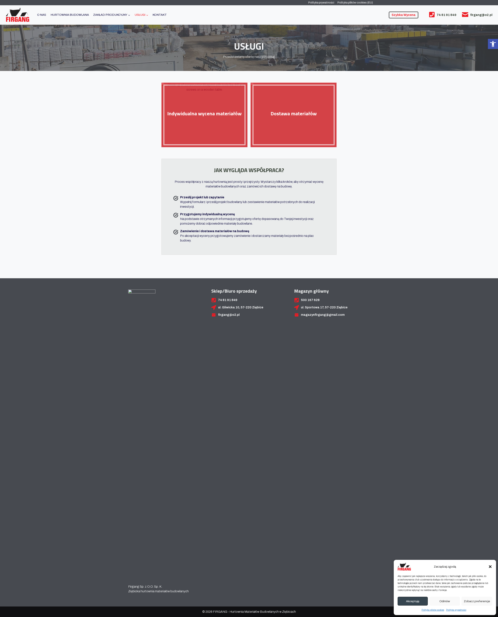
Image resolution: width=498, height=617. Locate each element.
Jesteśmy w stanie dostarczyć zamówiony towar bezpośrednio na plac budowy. (293, 124)
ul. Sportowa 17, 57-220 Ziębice (324, 307)
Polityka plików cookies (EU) (355, 2)
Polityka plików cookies (433, 610)
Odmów (444, 601)
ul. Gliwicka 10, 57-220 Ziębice (240, 307)
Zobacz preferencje (477, 601)
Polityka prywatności (456, 610)
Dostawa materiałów (294, 113)
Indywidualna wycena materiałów (204, 113)
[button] (493, 44)
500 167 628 (310, 300)
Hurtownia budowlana (70, 14)
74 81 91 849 (446, 15)
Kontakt (160, 14)
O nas (41, 14)
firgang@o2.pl (481, 15)
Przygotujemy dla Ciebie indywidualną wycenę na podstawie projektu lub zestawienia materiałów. (204, 124)
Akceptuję (412, 601)
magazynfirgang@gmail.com (323, 314)
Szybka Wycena (403, 15)
